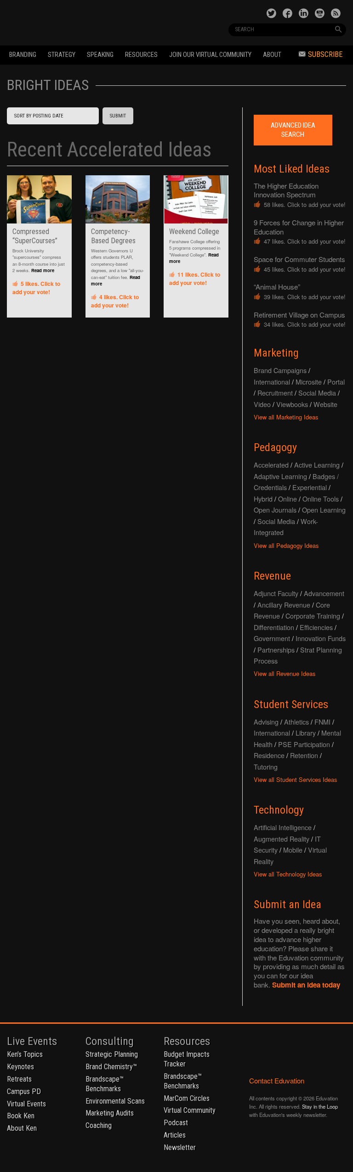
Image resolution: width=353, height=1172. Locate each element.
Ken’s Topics (25, 1054)
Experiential (309, 487)
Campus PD (24, 1091)
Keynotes (20, 1066)
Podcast (176, 1122)
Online (287, 498)
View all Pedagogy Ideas (286, 545)
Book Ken (20, 1115)
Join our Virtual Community (210, 55)
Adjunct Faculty (276, 593)
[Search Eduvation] (338, 29)
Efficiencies (316, 627)
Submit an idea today (306, 985)
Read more (42, 270)
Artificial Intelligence (283, 827)
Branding (22, 55)
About (272, 55)
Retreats (19, 1079)
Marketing (276, 352)
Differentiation (274, 627)
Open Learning (324, 509)
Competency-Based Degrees (113, 236)
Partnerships (276, 649)
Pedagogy (275, 447)
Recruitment (275, 392)
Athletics (296, 721)
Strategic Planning (111, 1054)
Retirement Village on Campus (299, 314)
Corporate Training (312, 615)
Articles (175, 1135)
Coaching (98, 1125)
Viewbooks (292, 404)
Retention (304, 755)
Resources (141, 55)
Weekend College (194, 231)
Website (325, 404)
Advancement (324, 593)
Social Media (317, 392)
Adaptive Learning (280, 476)
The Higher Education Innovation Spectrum (286, 190)
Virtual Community (190, 1110)
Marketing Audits (109, 1113)
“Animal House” (277, 286)
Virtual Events (26, 1103)
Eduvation (72, 22)
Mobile (292, 849)
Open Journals (275, 509)
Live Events (32, 1041)
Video (262, 404)
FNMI (322, 721)
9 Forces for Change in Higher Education (299, 227)
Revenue (272, 575)
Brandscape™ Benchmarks (104, 1084)
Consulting (109, 1041)
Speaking (100, 55)
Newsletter (180, 1147)
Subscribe (325, 54)
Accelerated (271, 464)
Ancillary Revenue (283, 604)
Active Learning (317, 464)
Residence (269, 755)
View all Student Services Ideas (295, 779)
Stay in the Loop (320, 1106)
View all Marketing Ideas (286, 417)
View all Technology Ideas (288, 874)
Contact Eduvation (276, 1080)
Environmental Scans (115, 1101)
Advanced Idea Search (293, 130)
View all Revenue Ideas (284, 673)
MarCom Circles (187, 1098)
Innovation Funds (321, 638)
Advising (266, 721)
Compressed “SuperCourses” (34, 236)
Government (272, 638)
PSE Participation (304, 744)
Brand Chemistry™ (111, 1066)
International (272, 381)
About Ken (22, 1128)
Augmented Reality (281, 838)
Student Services (291, 704)
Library (306, 732)
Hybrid (263, 498)
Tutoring (266, 766)
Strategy (61, 55)
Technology (279, 810)
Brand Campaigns (280, 370)
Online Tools (320, 498)
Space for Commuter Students (299, 259)
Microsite (309, 381)
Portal (336, 381)
